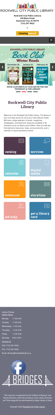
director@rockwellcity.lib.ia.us (19, 353)
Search (32, 33)
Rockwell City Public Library (34, 406)
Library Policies (8, 312)
